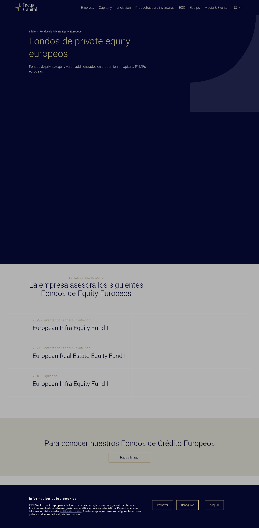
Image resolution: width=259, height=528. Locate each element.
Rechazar (162, 505)
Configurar (187, 505)
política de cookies (71, 511)
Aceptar (214, 505)
